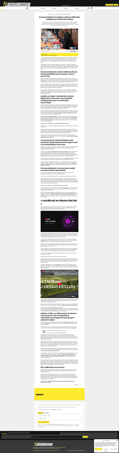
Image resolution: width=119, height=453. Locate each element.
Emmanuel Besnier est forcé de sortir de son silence (58, 151)
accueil (27, 8)
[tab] (40, 413)
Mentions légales (106, 451)
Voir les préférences (113, 449)
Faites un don (56, 450)
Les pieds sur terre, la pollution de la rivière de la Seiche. (58, 185)
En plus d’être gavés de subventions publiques (49, 116)
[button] (117, 440)
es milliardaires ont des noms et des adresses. (69, 305)
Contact (45, 450)
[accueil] (27, 8)
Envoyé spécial (58, 264)
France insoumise (58, 447)
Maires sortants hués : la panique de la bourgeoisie (49, 55)
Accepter (98, 449)
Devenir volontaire (50, 450)
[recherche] (88, 8)
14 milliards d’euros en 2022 (68, 322)
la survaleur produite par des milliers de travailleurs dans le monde (64, 112)
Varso (84, 450)
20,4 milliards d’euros (47, 323)
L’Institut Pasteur (67, 158)
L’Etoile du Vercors (65, 187)
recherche (88, 8)
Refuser (106, 449)
